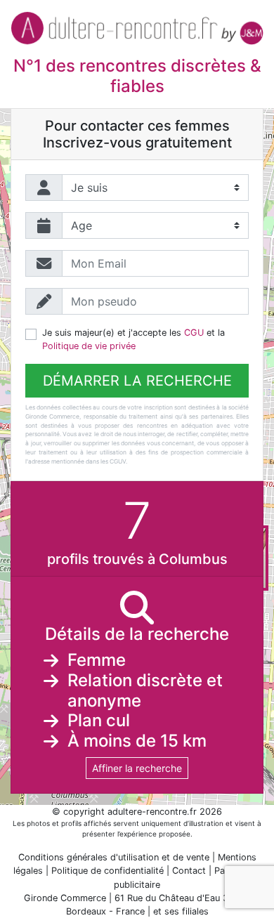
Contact (189, 870)
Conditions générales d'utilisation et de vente (113, 857)
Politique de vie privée (89, 346)
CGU (194, 332)
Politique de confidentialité (107, 870)
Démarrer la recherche (137, 380)
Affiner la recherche (137, 768)
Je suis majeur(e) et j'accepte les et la (133, 339)
